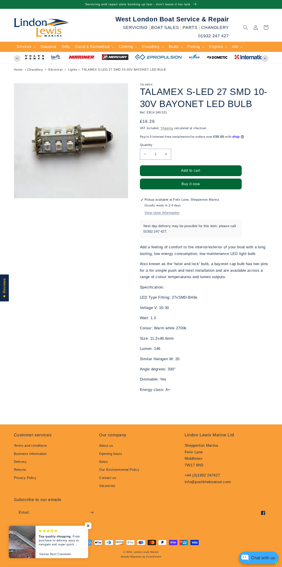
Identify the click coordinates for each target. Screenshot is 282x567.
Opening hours (110, 454)
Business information (30, 454)
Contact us (107, 478)
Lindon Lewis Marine (146, 552)
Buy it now (191, 184)
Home (18, 69)
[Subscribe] (92, 512)
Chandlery (35, 69)
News (103, 461)
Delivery (20, 461)
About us (106, 445)
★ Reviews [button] (4, 288)
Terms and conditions (30, 445)
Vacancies (107, 486)
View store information (162, 213)
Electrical (55, 69)
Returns (20, 469)
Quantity (146, 145)
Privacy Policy (25, 478)
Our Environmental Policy (119, 469)
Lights (72, 69)
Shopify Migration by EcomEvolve (141, 556)
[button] (246, 27)
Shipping (167, 128)
